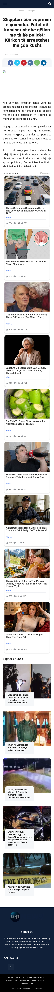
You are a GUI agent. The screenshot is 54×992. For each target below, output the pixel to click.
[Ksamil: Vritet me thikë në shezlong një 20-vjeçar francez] (27, 870)
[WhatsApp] (37, 63)
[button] (5, 4)
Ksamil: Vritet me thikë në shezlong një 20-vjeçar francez (20, 889)
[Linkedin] (44, 63)
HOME (10, 978)
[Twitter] (17, 63)
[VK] (30, 63)
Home (21, 11)
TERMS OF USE (27, 984)
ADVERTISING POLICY (35, 978)
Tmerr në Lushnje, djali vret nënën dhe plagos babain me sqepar (18, 747)
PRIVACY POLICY (38, 981)
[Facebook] (10, 63)
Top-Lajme (30, 11)
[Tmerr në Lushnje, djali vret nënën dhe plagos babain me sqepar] (27, 728)
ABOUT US (20, 978)
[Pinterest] (24, 63)
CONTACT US (11, 981)
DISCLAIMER (24, 981)
